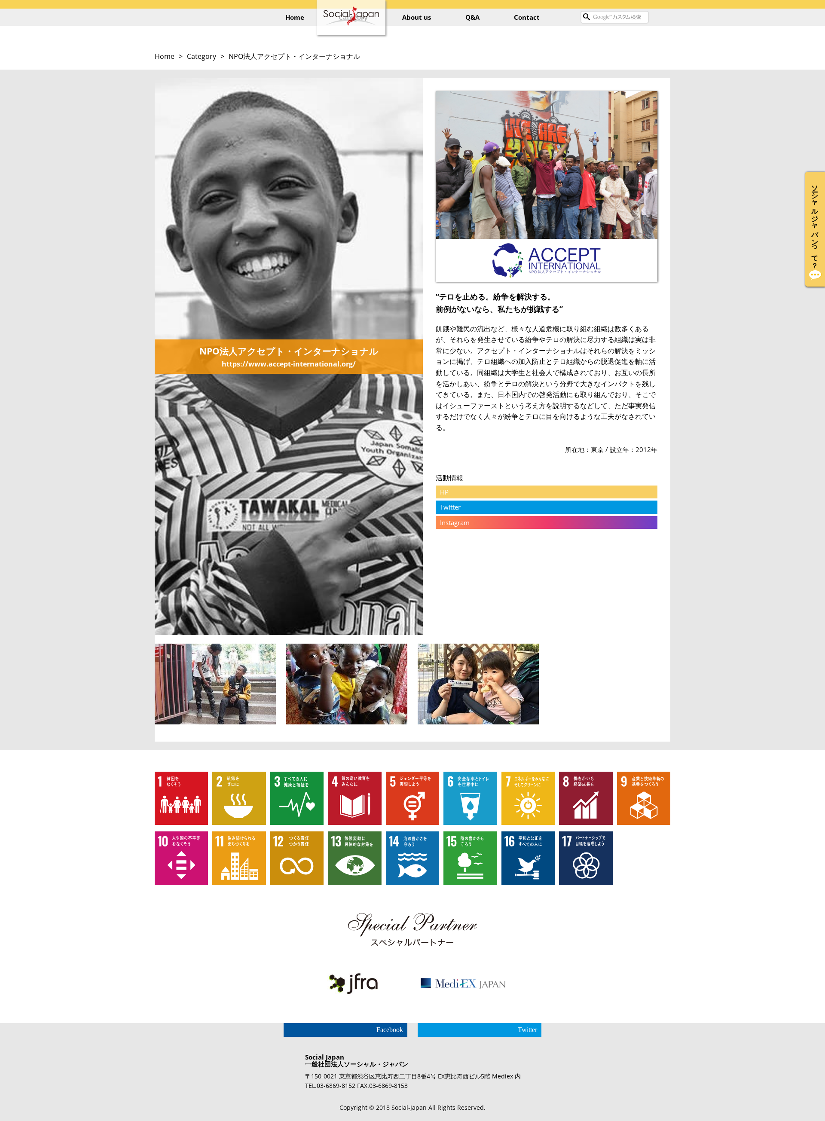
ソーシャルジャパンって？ (815, 222)
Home (294, 17)
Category (201, 56)
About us (416, 17)
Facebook (389, 1029)
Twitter (450, 507)
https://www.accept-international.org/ (289, 364)
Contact (527, 17)
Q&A (472, 17)
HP (444, 492)
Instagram (455, 522)
